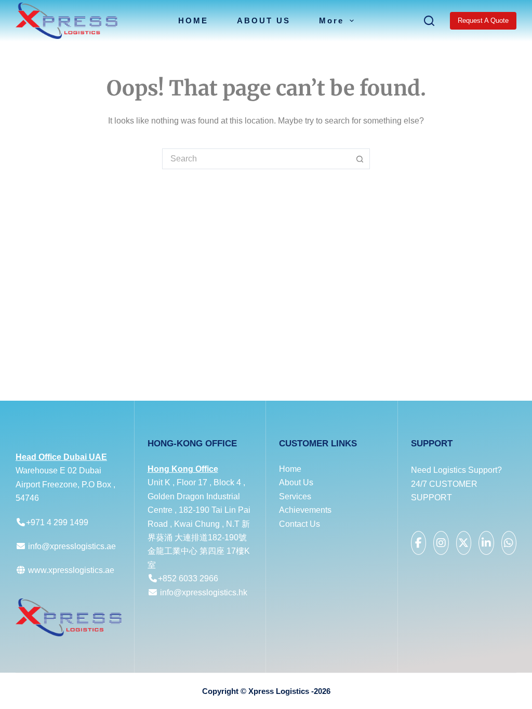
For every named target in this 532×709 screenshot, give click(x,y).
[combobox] (256, 158)
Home (290, 469)
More (331, 20)
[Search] (429, 21)
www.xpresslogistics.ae (70, 570)
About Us (296, 482)
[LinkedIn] (486, 543)
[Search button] (359, 159)
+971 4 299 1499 (57, 522)
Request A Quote (483, 20)
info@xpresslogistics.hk (203, 592)
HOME (193, 20)
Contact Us (299, 524)
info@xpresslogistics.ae (72, 546)
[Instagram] (441, 543)
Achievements (305, 510)
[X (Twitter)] (464, 543)
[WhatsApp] (509, 543)
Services (295, 496)
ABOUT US (263, 20)
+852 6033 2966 (188, 578)
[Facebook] (419, 543)
